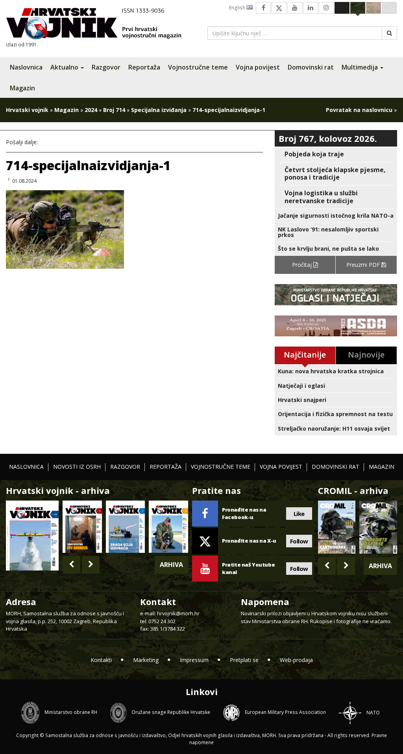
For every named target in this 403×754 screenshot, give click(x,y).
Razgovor (106, 67)
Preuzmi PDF (363, 264)
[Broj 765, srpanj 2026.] (82, 526)
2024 (91, 110)
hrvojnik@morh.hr (178, 613)
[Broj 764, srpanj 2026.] (125, 526)
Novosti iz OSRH (77, 466)
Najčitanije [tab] (305, 354)
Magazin (22, 88)
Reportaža (144, 67)
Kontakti (101, 660)
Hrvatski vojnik (27, 110)
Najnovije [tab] (366, 354)
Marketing (146, 660)
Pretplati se (244, 660)
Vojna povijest (258, 67)
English (237, 7)
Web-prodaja (296, 660)
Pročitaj (302, 264)
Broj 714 (114, 110)
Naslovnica (26, 67)
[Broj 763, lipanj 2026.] (168, 526)
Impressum (194, 660)
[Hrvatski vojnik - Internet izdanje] (99, 24)
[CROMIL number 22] (378, 527)
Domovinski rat (311, 67)
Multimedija (360, 67)
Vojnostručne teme (198, 67)
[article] (336, 154)
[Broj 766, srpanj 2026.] (32, 535)
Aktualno (65, 67)
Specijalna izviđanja (159, 110)
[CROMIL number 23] (337, 527)
